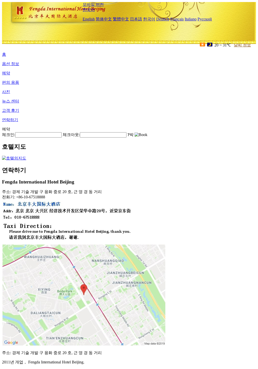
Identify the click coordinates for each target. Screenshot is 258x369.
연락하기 (10, 120)
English (89, 19)
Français (177, 19)
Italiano (191, 19)
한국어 (89, 10)
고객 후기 (10, 110)
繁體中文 (121, 19)
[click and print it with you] (84, 345)
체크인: (8, 135)
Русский (205, 19)
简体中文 (104, 19)
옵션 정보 (10, 64)
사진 (6, 92)
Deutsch (162, 19)
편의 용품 (10, 82)
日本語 (136, 19)
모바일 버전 (93, 4)
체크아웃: (71, 135)
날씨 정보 (242, 45)
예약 (6, 73)
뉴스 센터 (10, 101)
